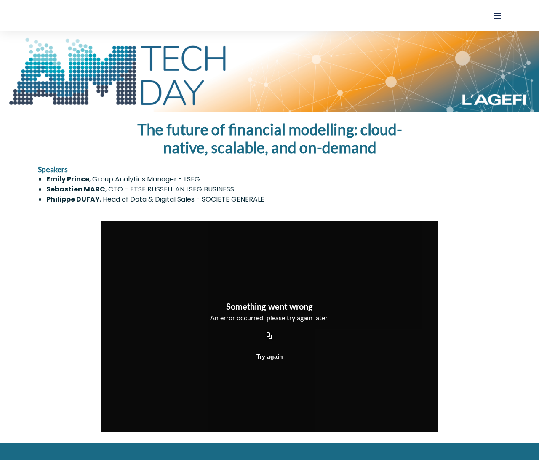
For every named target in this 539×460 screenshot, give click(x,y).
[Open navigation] (497, 15)
